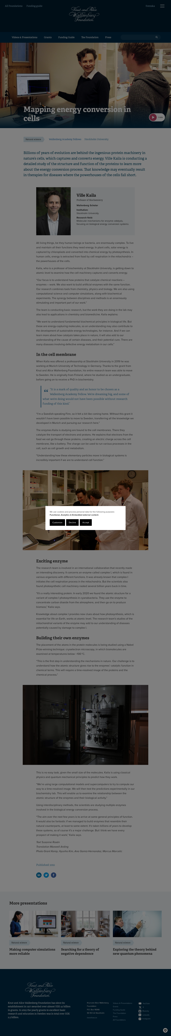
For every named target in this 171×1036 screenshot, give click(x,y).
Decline (72, 522)
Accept (85, 522)
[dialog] (85, 518)
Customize (57, 522)
